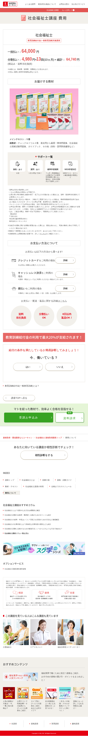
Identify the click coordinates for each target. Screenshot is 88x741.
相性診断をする (44, 455)
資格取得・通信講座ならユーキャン (17, 438)
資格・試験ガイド (64, 480)
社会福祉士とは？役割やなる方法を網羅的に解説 (22, 510)
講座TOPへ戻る (19, 398)
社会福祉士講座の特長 (34, 486)
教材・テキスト (11, 486)
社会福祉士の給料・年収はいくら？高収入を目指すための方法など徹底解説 (32, 520)
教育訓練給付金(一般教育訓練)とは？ (22, 386)
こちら (43, 234)
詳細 (65, 260)
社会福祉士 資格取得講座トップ (49, 438)
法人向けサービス (78, 4)
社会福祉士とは (28, 480)
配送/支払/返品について (47, 4)
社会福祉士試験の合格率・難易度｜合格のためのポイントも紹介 (28, 515)
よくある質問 (30, 4)
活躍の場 (46, 480)
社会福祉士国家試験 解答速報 (15, 569)
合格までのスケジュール (61, 486)
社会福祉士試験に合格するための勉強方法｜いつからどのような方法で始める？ (33, 529)
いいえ (60, 367)
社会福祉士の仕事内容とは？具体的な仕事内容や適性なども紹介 (28, 524)
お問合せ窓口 (64, 4)
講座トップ (9, 480)
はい (28, 367)
